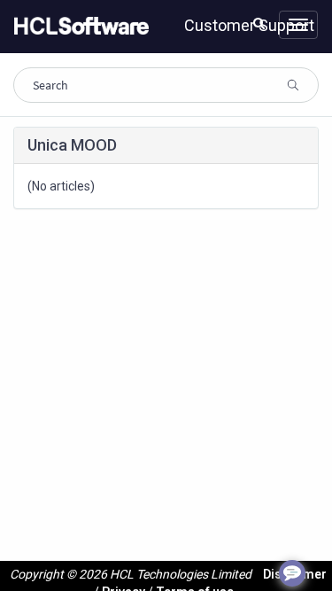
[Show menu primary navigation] (298, 25)
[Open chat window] (292, 573)
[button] (259, 23)
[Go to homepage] (78, 26)
